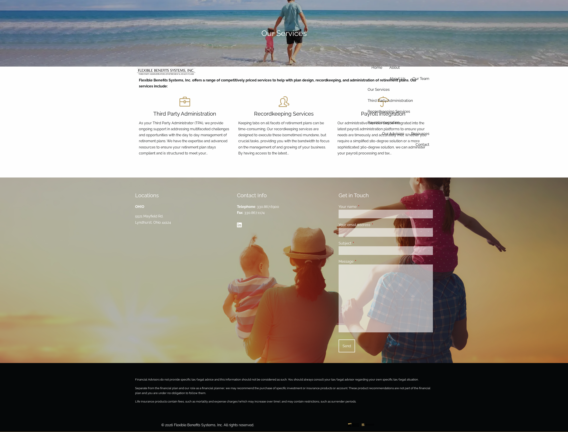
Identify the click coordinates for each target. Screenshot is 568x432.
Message (363, 261)
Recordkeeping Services (389, 111)
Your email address (371, 225)
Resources (420, 133)
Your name (365, 207)
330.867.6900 (268, 207)
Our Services (379, 89)
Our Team (420, 78)
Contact (422, 144)
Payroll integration (384, 122)
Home (376, 67)
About (394, 67)
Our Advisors (393, 133)
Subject (362, 243)
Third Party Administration (390, 100)
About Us (397, 78)
